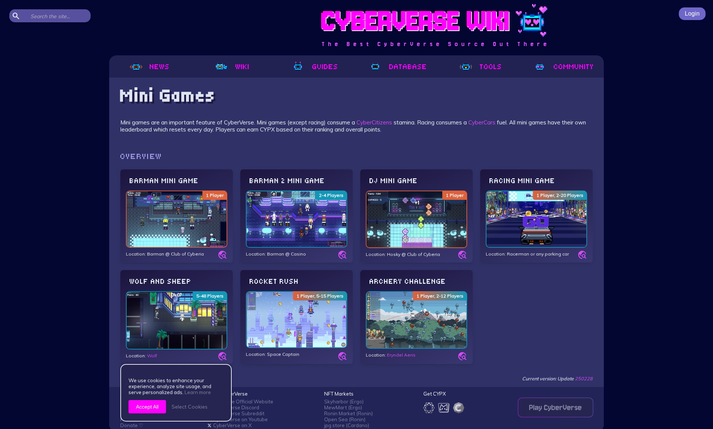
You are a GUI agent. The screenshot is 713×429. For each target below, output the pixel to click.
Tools (491, 66)
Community (574, 66)
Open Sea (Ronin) (344, 419)
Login (692, 13)
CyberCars (481, 122)
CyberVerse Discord (236, 407)
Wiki (242, 66)
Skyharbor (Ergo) (344, 401)
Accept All (147, 407)
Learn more (198, 392)
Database (408, 66)
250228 (584, 378)
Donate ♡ (131, 425)
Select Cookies (190, 406)
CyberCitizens (374, 122)
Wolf (152, 355)
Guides (325, 66)
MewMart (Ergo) (343, 407)
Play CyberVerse (555, 408)
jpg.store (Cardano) (346, 425)
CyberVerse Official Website (240, 401)
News (160, 66)
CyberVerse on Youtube (240, 419)
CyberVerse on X (232, 425)
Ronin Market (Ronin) (348, 413)
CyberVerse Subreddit (238, 413)
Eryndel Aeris (401, 355)
